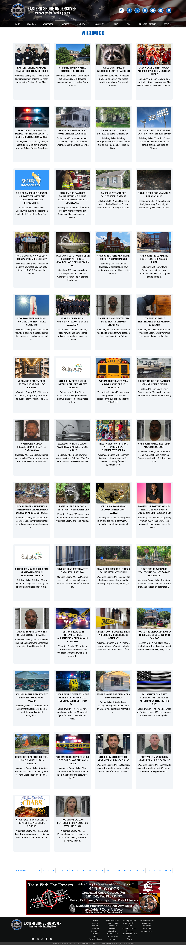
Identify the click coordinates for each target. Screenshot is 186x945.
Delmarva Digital (129, 943)
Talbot (95, 936)
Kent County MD (112, 921)
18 (119, 870)
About (166, 24)
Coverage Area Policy (129, 934)
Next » (168, 870)
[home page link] (37, 929)
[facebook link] (129, 10)
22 (142, 870)
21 (136, 870)
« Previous (21, 870)
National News (112, 936)
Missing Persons (129, 921)
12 (84, 870)
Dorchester (95, 931)
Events (116, 24)
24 (154, 870)
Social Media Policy (146, 921)
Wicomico (31, 24)
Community (99, 24)
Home (17, 24)
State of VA (112, 931)
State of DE (112, 928)
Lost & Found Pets (129, 923)
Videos (112, 939)
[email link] (161, 10)
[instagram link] (145, 10)
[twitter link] (137, 10)
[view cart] (169, 10)
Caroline (95, 934)
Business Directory (147, 24)
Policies (129, 939)
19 (125, 870)
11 (78, 870)
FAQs (129, 936)
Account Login (146, 931)
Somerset (64, 24)
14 (95, 870)
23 (148, 870)
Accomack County (95, 939)
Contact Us (146, 923)
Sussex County (112, 923)
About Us (129, 931)
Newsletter (146, 926)
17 (113, 870)
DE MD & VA (81, 24)
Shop (129, 24)
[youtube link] (153, 10)
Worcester (48, 24)
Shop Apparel (146, 928)
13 (90, 870)
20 (131, 870)
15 (101, 870)
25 (160, 870)
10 (72, 870)
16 (107, 870)
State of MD (112, 926)
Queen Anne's (112, 934)
